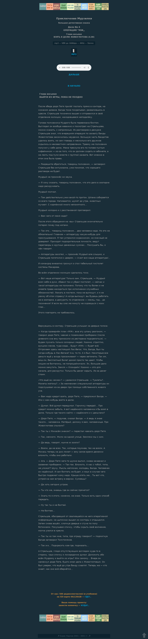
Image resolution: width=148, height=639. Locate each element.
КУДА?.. (85, 605)
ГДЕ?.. (88, 597)
